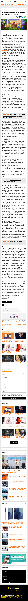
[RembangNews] (14, 1)
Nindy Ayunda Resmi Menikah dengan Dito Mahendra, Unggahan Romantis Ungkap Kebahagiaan (19, 352)
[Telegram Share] (22, 17)
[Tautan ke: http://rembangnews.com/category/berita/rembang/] (25, 453)
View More (14, 442)
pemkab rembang (6, 574)
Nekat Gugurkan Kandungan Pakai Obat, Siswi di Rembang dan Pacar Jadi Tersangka (17, 482)
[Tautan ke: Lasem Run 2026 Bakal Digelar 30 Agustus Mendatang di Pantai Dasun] (14, 462)
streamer (4, 50)
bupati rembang (6, 582)
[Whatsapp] (25, 17)
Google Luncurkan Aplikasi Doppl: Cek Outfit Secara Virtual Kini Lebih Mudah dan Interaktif (17, 547)
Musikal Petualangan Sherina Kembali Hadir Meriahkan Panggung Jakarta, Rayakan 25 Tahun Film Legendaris (7, 341)
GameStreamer (14, 308)
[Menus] (2, 1)
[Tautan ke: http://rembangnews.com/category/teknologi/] (25, 504)
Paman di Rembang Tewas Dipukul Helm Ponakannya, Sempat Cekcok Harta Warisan (17, 489)
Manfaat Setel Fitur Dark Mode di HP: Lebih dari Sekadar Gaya (17, 540)
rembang (5, 571)
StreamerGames (6, 310)
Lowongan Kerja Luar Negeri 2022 (15, 599)
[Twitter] (14, 317)
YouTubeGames (15, 310)
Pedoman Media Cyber (15, 597)
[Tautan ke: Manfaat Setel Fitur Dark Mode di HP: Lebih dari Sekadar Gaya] (5, 541)
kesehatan (5, 576)
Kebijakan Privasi (4, 599)
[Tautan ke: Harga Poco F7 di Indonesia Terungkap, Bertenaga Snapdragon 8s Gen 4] (5, 535)
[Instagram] (16, 317)
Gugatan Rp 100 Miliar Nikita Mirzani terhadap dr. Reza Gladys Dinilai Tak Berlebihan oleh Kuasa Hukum (20, 363)
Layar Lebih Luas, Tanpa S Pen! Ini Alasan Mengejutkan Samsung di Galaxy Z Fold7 (12, 522)
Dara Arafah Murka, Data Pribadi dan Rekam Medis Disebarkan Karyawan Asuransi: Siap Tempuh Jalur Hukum (7, 352)
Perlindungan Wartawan (14, 596)
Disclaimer (23, 597)
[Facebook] (11, 317)
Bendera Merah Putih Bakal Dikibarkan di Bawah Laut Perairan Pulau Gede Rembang (17, 496)
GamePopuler (6, 308)
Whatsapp (5, 579)
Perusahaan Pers (4, 596)
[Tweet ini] (20, 17)
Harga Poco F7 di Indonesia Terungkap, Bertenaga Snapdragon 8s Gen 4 (17, 533)
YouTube (16, 43)
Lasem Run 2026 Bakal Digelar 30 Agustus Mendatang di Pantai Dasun (12, 471)
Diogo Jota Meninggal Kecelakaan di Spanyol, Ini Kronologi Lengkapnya (7, 363)
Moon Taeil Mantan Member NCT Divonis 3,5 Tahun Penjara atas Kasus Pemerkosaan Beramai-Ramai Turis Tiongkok (20, 341)
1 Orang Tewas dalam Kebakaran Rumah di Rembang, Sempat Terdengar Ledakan (17, 475)
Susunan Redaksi (19, 595)
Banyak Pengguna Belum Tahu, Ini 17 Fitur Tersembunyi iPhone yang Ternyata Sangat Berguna (16, 527)
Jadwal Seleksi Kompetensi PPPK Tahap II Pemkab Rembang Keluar (7, 323)
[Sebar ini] (17, 17)
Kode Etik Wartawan (5, 597)
